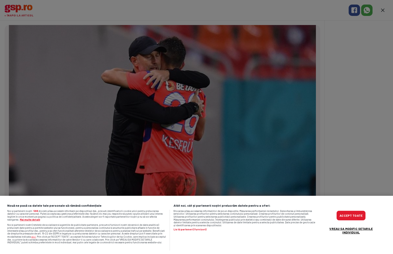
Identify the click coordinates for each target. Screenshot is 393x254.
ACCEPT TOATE (351, 215)
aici (33, 236)
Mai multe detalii (30, 219)
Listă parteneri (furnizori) (190, 229)
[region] (196, 225)
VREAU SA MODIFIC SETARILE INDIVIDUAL (351, 230)
